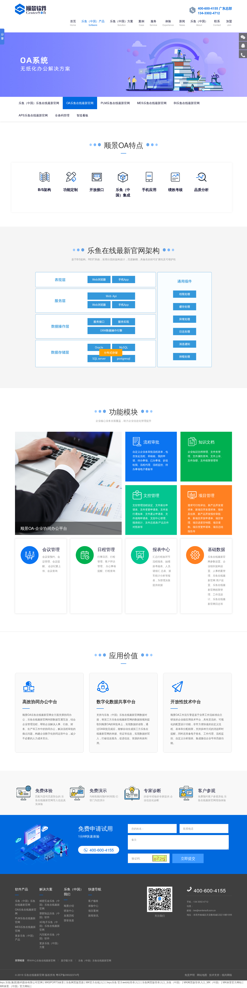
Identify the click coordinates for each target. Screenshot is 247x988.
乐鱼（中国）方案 (121, 22)
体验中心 (93, 905)
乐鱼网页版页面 (75, 982)
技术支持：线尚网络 (220, 975)
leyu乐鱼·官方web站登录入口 (123, 982)
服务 (153, 22)
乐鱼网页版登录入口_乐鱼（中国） (162, 982)
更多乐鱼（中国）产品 (25, 937)
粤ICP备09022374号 (67, 975)
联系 (217, 22)
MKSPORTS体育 (54, 982)
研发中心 (69, 910)
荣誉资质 (69, 920)
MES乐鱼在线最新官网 (152, 103)
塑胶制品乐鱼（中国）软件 (49, 915)
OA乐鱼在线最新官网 (79, 103)
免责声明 (190, 975)
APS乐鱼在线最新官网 (33, 115)
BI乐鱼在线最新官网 (187, 103)
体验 (168, 22)
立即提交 (188, 858)
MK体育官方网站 (232, 982)
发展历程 (69, 915)
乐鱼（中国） (199, 22)
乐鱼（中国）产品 (93, 22)
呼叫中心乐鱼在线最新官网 (41, 960)
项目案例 (93, 910)
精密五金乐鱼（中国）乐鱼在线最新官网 (49, 904)
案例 (141, 22)
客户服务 (93, 901)
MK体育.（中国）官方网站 (15, 986)
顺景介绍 (69, 905)
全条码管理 (62, 115)
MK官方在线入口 (95, 982)
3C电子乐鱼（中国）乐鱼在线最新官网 (49, 925)
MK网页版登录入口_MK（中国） (202, 982)
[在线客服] (243, 45)
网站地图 (202, 975)
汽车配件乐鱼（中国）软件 (49, 936)
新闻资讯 (93, 915)
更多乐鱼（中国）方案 (49, 945)
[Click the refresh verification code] (159, 858)
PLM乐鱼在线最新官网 (115, 103)
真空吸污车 (67, 960)
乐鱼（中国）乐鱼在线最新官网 (39, 103)
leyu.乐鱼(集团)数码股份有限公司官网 (21, 982)
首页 (73, 22)
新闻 (182, 22)
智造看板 (82, 115)
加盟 (229, 22)
